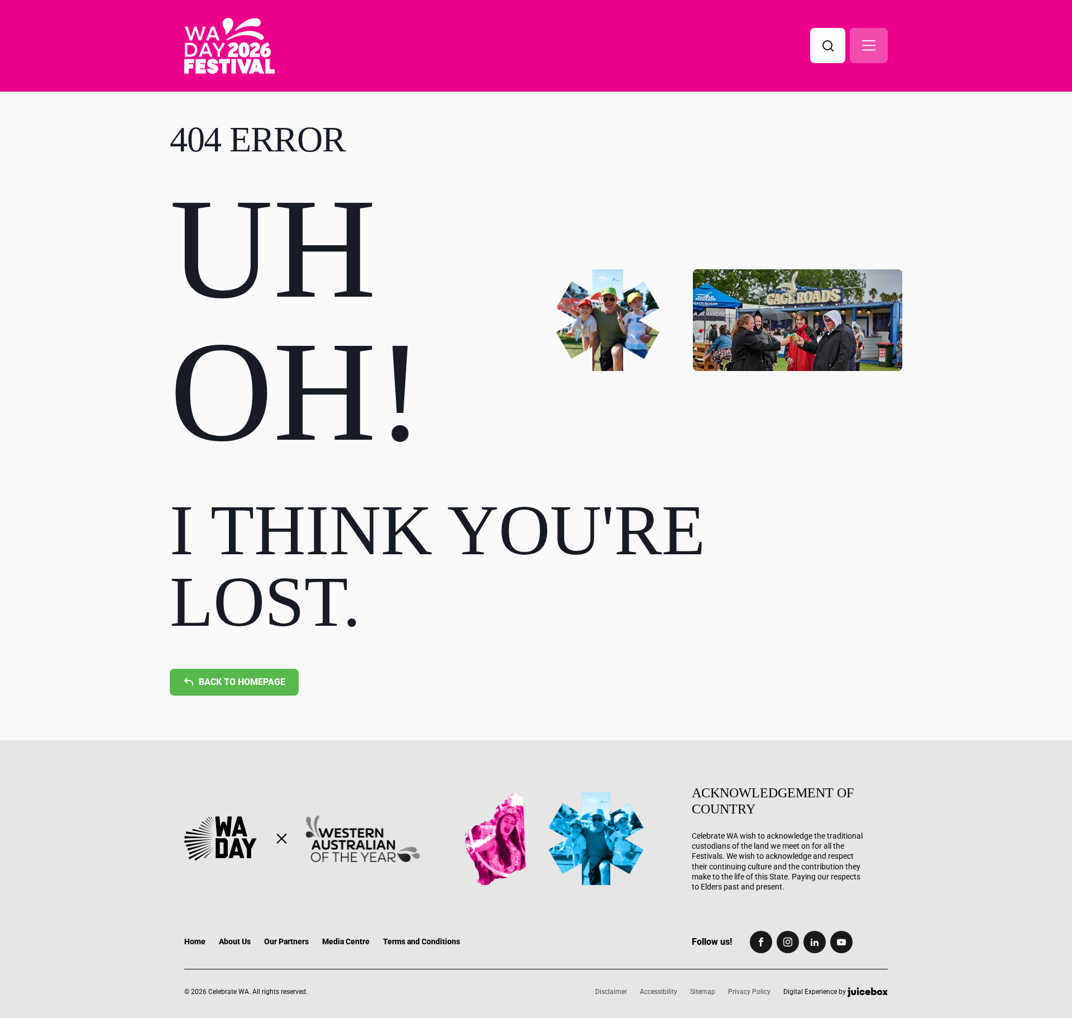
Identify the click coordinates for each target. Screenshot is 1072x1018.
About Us (235, 941)
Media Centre (346, 941)
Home (194, 941)
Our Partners (286, 941)
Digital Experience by (815, 992)
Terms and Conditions (421, 941)
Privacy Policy (749, 992)
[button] (869, 45)
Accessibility (658, 992)
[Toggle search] (827, 45)
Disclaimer (611, 992)
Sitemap (702, 992)
